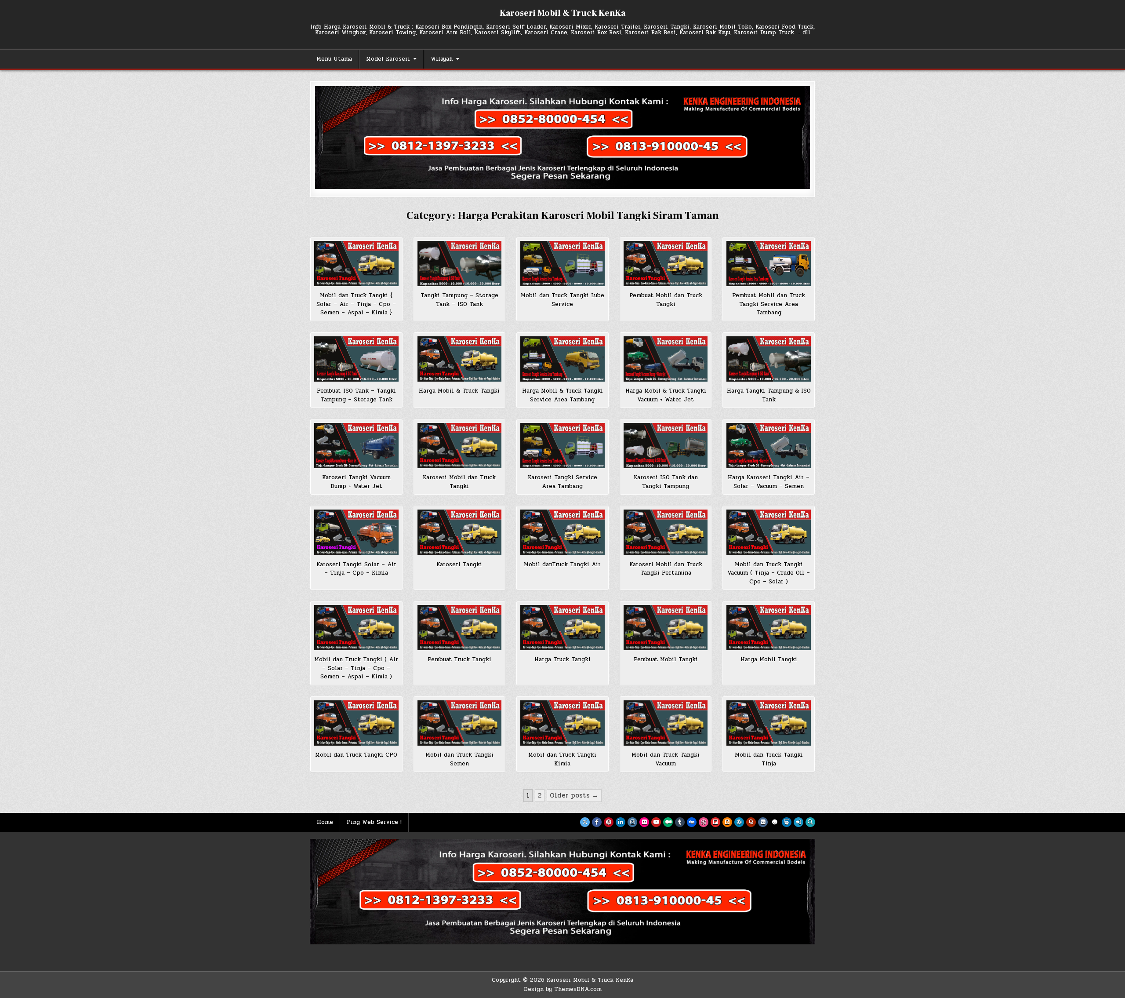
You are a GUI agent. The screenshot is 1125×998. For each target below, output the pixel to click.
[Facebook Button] (597, 822)
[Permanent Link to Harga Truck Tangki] (562, 627)
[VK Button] (763, 822)
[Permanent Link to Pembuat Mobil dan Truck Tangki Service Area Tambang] (768, 263)
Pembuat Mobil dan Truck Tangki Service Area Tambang (768, 304)
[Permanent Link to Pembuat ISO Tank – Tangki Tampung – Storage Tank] (356, 359)
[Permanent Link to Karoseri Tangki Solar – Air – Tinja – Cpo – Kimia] (356, 532)
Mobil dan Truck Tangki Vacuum (665, 759)
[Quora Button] (751, 822)
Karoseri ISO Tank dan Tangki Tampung (666, 482)
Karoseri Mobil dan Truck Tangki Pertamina (665, 569)
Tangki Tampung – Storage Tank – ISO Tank (459, 300)
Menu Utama (334, 59)
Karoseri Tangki (459, 564)
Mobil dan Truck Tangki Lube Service (562, 300)
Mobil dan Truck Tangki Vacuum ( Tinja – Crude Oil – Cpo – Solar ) (768, 573)
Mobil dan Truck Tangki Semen (459, 759)
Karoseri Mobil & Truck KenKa (562, 13)
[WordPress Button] (739, 822)
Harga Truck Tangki (562, 659)
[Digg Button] (692, 822)
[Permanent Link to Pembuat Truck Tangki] (459, 627)
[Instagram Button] (632, 822)
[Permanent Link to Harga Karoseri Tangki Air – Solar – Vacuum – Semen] (768, 445)
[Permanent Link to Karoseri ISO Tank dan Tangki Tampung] (666, 445)
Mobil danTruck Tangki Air (562, 564)
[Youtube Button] (656, 822)
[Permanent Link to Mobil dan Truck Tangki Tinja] (768, 723)
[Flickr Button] (644, 822)
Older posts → (574, 795)
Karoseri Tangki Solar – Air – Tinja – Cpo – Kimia (356, 569)
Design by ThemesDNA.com (563, 989)
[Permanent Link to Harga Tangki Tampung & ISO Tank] (768, 359)
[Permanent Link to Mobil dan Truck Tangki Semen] (459, 723)
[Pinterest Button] (608, 822)
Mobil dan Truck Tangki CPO (356, 754)
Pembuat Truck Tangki (459, 659)
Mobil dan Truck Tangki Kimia (562, 759)
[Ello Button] (775, 822)
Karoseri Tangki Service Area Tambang (562, 482)
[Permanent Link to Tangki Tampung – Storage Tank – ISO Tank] (459, 263)
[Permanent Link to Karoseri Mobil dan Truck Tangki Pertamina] (666, 532)
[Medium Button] (668, 822)
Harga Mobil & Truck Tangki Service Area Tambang (562, 395)
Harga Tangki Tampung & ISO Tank (769, 395)
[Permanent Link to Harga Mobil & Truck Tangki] (459, 359)
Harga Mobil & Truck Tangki (459, 390)
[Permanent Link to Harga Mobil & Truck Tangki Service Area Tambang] (562, 359)
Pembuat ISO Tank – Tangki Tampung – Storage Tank (356, 395)
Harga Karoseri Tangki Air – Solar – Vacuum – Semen (768, 482)
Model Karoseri (388, 59)
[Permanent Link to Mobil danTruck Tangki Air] (562, 532)
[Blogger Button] (727, 822)
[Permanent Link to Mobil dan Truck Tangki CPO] (356, 723)
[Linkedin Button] (620, 822)
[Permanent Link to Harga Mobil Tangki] (768, 627)
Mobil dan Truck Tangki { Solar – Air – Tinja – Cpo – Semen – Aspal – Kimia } (356, 304)
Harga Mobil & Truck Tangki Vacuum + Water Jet (665, 395)
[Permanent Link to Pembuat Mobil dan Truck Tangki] (666, 263)
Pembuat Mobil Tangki (666, 659)
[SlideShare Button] (786, 822)
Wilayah (442, 59)
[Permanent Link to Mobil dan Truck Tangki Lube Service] (562, 263)
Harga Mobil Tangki (768, 659)
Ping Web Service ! (374, 822)
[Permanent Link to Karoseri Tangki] (459, 532)
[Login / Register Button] (798, 822)
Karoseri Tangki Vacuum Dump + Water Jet (356, 482)
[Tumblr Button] (680, 822)
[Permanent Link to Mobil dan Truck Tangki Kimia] (562, 723)
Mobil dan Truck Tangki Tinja (769, 759)
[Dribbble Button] (703, 822)
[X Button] (585, 822)
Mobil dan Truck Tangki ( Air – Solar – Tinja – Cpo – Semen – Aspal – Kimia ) (356, 668)
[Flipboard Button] (715, 822)
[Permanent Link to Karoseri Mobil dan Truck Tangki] (459, 445)
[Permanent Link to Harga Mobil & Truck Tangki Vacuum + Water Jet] (666, 359)
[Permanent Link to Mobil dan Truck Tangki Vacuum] (666, 723)
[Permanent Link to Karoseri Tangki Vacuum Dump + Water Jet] (356, 445)
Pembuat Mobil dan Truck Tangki (665, 300)
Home (325, 822)
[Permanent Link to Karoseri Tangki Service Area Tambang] (562, 445)
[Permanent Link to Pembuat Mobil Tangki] (666, 627)
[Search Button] (810, 822)
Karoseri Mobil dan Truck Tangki (459, 482)
